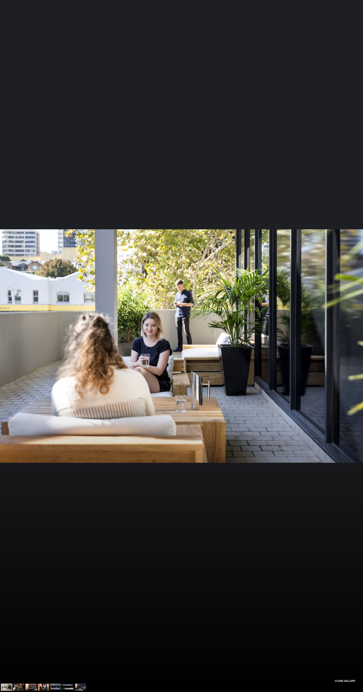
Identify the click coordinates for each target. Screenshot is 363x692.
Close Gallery (345, 681)
